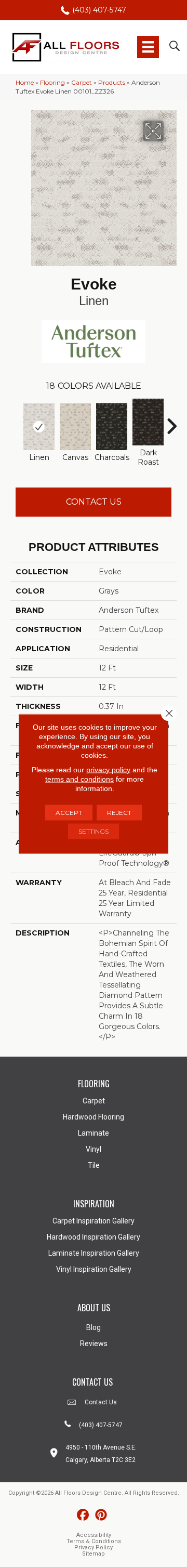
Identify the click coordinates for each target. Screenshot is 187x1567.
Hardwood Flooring (93, 1117)
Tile (94, 1165)
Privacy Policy (93, 1547)
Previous (15, 421)
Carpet (81, 82)
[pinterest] (101, 1515)
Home (25, 82)
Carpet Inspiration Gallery (93, 1221)
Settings (93, 831)
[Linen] (39, 427)
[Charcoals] (112, 427)
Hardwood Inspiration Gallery (93, 1237)
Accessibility (93, 1535)
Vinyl (93, 1149)
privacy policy (108, 769)
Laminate (93, 1133)
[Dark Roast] (148, 422)
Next (171, 421)
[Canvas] (75, 427)
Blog (93, 1327)
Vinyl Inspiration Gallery (93, 1269)
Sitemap (93, 1554)
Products (111, 82)
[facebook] (82, 1515)
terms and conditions (79, 778)
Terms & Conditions (93, 1541)
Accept (69, 812)
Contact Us (94, 502)
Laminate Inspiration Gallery (93, 1253)
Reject (119, 812)
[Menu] (148, 47)
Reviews (94, 1343)
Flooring (52, 82)
